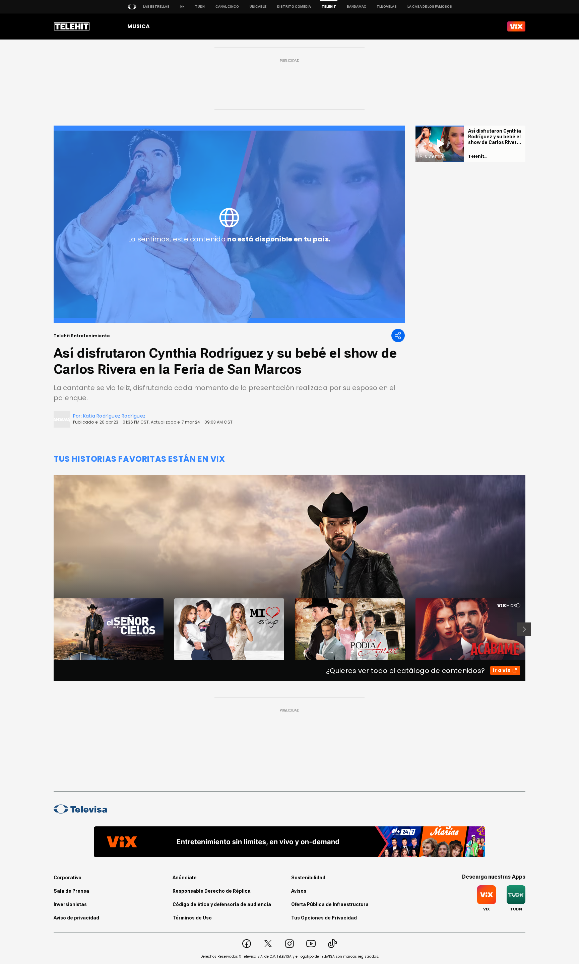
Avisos (298, 891)
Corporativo (67, 877)
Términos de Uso (192, 917)
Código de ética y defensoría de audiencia (222, 904)
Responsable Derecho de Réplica (212, 891)
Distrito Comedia (294, 6)
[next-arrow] (524, 629)
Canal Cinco (227, 6)
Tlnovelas (387, 6)
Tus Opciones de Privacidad (324, 917)
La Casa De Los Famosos (429, 6)
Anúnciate (185, 877)
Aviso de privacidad (76, 917)
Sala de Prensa (71, 891)
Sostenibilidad (308, 877)
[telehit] (72, 26)
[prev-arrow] (49, 629)
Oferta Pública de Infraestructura (330, 904)
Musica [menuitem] (138, 26)
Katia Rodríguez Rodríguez (114, 416)
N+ (182, 6)
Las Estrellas (156, 6)
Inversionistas (70, 904)
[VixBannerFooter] (289, 841)
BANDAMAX (356, 6)
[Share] (398, 335)
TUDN (200, 6)
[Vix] (516, 26)
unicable (258, 6)
